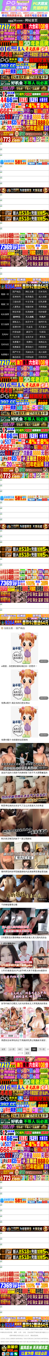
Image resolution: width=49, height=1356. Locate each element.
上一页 (11, 1049)
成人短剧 (43, 352)
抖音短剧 (17, 332)
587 (19, 1049)
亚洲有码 (17, 297)
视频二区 (5, 304)
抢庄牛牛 (30, 322)
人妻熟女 (17, 307)
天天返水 (43, 327)
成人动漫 (43, 297)
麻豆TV (29, 332)
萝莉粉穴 (30, 347)
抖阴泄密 (43, 347)
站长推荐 (5, 314)
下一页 (42, 1049)
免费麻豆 (17, 347)
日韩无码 (43, 357)
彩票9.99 (17, 327)
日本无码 (43, 292)
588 (27, 1049)
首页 (3, 1049)
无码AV (5, 334)
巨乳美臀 (43, 302)
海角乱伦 (43, 342)
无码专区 (5, 344)
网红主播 (30, 292)
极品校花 (17, 357)
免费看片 (17, 342)
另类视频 (43, 307)
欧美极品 (30, 297)
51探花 (42, 332)
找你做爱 (43, 312)
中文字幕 (30, 302)
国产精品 (17, 292)
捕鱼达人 (17, 322)
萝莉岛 (43, 337)
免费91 (29, 342)
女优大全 (30, 337)
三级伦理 (17, 302)
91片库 (16, 337)
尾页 (27, 1053)
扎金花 (30, 327)
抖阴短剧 (30, 357)
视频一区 (5, 294)
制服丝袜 (30, 307)
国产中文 (17, 352)
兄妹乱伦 (30, 352)
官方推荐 (5, 324)
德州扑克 (43, 322)
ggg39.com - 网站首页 (23, 20)
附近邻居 (17, 312)
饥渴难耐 (30, 312)
